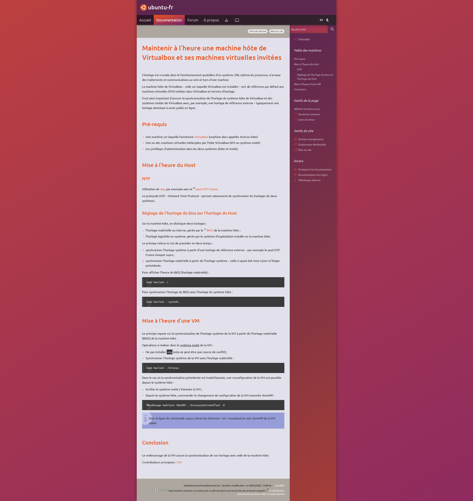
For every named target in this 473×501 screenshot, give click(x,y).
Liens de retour (306, 119)
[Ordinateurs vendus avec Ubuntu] (237, 20)
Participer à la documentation (314, 169)
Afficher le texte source (307, 109)
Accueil (145, 20)
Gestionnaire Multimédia (312, 144)
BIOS (210, 230)
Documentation (169, 20)
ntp (162, 189)
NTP (299, 69)
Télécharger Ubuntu (309, 180)
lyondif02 (279, 485)
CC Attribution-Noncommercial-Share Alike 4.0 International (260, 492)
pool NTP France (206, 189)
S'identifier (304, 39)
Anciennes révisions (309, 114)
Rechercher (332, 29)
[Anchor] (146, 47)
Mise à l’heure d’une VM (307, 84)
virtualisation (257, 31)
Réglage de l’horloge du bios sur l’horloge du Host (315, 77)
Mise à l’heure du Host (306, 64)
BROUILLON (276, 31)
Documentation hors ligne (312, 175)
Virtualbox (201, 136)
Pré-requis (299, 59)
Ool (179, 462)
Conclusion (300, 89)
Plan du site (304, 150)
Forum (192, 20)
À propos (211, 20)
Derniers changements (310, 139)
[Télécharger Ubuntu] (226, 20)
